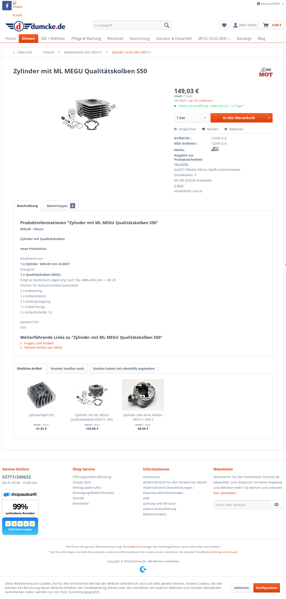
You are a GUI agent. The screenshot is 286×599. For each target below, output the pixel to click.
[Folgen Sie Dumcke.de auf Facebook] (7, 5)
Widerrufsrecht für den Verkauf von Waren (175, 482)
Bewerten (236, 129)
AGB (146, 498)
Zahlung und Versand (159, 503)
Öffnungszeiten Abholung (92, 477)
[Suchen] (166, 25)
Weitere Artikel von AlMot (42, 347)
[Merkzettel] (224, 25)
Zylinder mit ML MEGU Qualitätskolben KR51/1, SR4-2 (92, 417)
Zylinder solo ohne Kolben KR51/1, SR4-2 (142, 417)
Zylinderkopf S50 (41, 415)
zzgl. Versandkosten (200, 100)
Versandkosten (132, 546)
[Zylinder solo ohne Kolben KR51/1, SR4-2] (143, 395)
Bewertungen (60, 206)
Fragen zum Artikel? (38, 343)
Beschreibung (27, 206)
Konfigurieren (266, 588)
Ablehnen (241, 588)
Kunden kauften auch (67, 368)
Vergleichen (187, 129)
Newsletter (81, 503)
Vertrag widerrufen (87, 487)
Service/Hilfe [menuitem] (270, 4)
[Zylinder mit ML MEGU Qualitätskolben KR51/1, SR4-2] (92, 395)
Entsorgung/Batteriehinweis (93, 493)
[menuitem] (132, 27)
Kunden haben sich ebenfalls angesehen (124, 368)
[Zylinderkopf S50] (41, 395)
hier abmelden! (224, 493)
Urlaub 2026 (82, 482)
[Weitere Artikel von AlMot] (266, 75)
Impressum (151, 477)
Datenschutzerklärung (159, 509)
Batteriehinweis (154, 514)
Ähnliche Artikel (29, 368)
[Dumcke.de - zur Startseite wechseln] (35, 26)
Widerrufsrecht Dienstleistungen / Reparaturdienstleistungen (168, 490)
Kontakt (78, 498)
